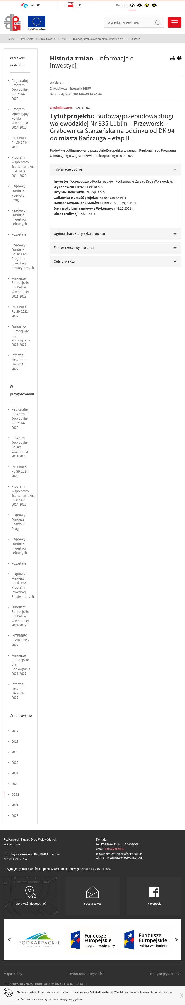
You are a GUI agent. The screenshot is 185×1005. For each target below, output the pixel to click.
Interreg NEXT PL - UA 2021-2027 (19, 362)
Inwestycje (27, 39)
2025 (15, 816)
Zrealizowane (47, 39)
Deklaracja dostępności (86, 973)
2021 (15, 773)
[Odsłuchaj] (179, 58)
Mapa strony (13, 973)
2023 (64, 39)
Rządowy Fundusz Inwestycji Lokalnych (19, 217)
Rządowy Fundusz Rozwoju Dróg (18, 193)
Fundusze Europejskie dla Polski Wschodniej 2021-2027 (20, 287)
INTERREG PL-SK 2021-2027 (20, 311)
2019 (15, 752)
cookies (49, 992)
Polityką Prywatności (101, 992)
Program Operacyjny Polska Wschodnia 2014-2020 (20, 118)
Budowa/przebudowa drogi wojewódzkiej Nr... (99, 39)
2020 (15, 762)
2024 (15, 805)
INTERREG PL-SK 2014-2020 (20, 143)
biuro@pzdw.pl (114, 849)
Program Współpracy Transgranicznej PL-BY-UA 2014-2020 (23, 166)
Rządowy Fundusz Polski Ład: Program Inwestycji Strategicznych (23, 256)
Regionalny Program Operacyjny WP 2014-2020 (20, 89)
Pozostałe (19, 234)
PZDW (11, 39)
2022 (15, 784)
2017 (15, 731)
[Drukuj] (173, 58)
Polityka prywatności (165, 973)
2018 (15, 741)
